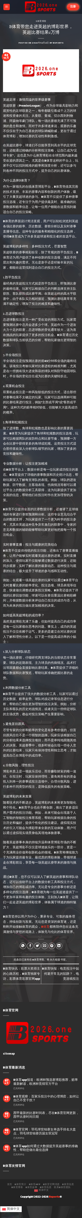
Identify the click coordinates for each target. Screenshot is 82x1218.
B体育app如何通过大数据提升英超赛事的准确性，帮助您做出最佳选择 (45, 1148)
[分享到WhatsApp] (23, 946)
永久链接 (55, 960)
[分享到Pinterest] (52, 946)
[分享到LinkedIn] (59, 946)
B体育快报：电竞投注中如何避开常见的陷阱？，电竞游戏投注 (60, 974)
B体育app (35, 1184)
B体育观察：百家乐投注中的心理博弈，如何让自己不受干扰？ (46, 1098)
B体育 (45, 927)
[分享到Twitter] (37, 946)
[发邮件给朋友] (44, 946)
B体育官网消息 (51, 1184)
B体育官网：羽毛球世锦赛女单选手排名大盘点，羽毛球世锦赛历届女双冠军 (44, 1131)
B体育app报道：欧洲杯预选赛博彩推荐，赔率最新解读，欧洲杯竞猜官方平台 (45, 1082)
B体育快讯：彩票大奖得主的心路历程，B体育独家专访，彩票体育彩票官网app (21, 974)
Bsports (58, 43)
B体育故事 (31, 1187)
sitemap (9, 1053)
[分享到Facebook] (30, 946)
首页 (9, 1184)
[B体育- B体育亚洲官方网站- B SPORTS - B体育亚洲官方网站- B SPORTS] (41, 7)
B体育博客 (41, 20)
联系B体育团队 (62, 1187)
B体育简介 (20, 1184)
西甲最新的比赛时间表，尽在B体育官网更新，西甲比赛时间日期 (46, 1115)
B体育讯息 (46, 1187)
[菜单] (6, 7)
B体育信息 (68, 1184)
